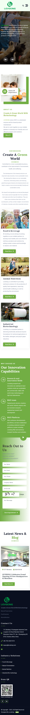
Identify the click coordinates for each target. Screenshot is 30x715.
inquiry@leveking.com (9, 645)
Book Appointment (10, 512)
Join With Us (6, 33)
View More (19, 33)
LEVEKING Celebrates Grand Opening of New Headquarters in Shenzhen (15, 576)
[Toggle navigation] (27, 5)
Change (22, 494)
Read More (8, 251)
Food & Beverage (11, 231)
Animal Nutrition (12, 279)
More (7, 135)
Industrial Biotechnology (10, 325)
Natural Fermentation (8, 665)
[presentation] (5, 59)
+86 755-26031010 (9, 641)
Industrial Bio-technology (9, 673)
